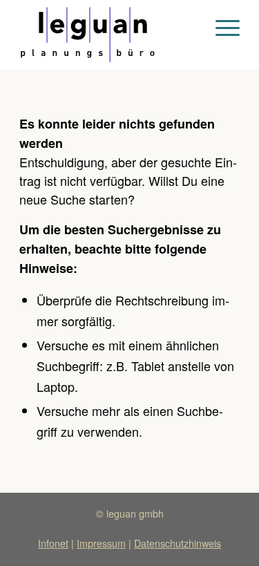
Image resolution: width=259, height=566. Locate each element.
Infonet (53, 543)
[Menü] (221, 27)
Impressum (101, 543)
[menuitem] (221, 27)
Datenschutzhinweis (177, 543)
